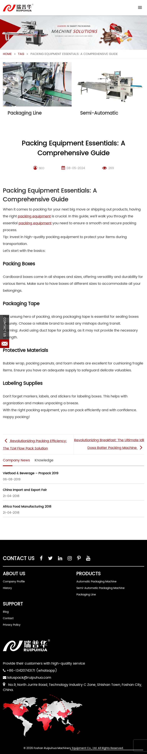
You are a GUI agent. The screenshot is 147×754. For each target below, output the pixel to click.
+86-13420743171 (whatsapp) (32, 670)
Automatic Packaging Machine (96, 581)
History (7, 588)
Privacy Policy (11, 625)
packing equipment (34, 216)
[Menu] (140, 7)
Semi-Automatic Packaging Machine (100, 588)
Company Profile (14, 581)
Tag (21, 54)
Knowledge (44, 460)
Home (7, 54)
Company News (16, 460)
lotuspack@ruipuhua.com (29, 677)
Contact (8, 618)
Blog (6, 612)
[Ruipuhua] (18, 7)
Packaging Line (86, 594)
